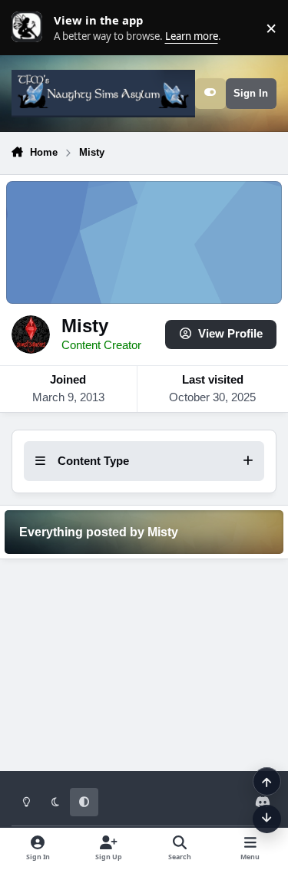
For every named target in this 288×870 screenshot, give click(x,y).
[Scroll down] (267, 819)
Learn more (30, 27)
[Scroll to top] (267, 781)
